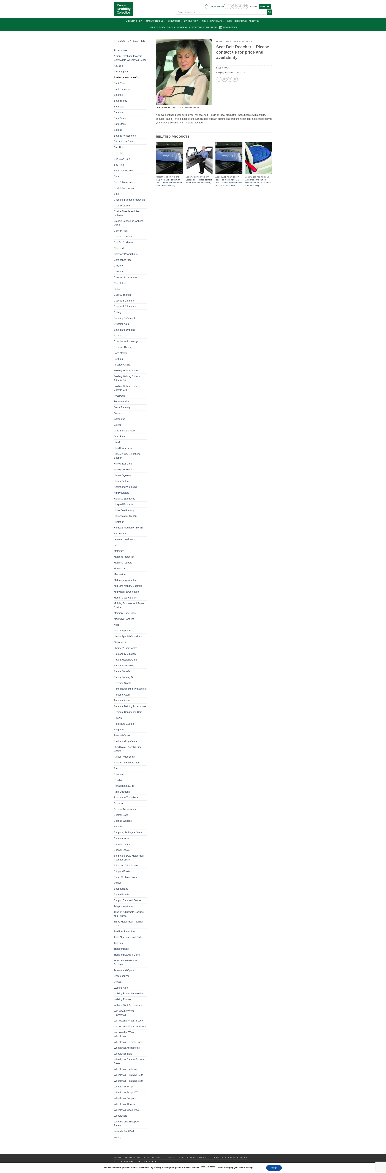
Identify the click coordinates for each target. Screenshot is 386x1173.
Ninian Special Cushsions (128, 636)
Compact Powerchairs (126, 254)
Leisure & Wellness (124, 539)
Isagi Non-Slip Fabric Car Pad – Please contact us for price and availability (169, 183)
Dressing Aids (121, 324)
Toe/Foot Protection (124, 931)
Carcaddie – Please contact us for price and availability (199, 181)
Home (219, 42)
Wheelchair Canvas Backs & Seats (129, 1061)
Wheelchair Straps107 (126, 1092)
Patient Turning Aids (124, 677)
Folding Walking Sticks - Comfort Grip (127, 388)
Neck (116, 625)
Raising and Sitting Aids (126, 762)
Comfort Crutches (123, 236)
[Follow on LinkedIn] (245, 6)
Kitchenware (120, 533)
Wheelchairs (120, 1115)
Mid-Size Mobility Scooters (128, 586)
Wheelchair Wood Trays (126, 1110)
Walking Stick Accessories (128, 1005)
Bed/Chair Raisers (124, 170)
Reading (118, 780)
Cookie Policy (215, 1157)
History (118, 1157)
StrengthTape (121, 888)
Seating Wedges (123, 821)
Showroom (174, 21)
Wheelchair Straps (124, 1086)
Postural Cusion (122, 735)
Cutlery (118, 312)
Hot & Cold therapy (124, 510)
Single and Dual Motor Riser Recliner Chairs (129, 857)
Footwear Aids (121, 401)
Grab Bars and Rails (125, 430)
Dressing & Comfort (124, 318)
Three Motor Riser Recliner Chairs (128, 923)
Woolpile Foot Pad (124, 1131)
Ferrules (118, 359)
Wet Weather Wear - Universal (130, 1026)
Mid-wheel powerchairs (126, 591)
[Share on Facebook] (219, 79)
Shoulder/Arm (121, 838)
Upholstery (191, 21)
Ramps (118, 768)
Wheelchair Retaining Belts (128, 1075)
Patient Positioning (124, 665)
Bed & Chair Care (123, 141)
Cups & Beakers (122, 295)
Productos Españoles (125, 741)
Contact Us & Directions (203, 27)
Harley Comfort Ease (125, 469)
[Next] (272, 167)
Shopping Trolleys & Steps (128, 832)
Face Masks (120, 353)
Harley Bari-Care (123, 463)
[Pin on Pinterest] (235, 79)
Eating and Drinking (124, 330)
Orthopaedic (120, 642)
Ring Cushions (122, 791)
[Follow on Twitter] (239, 6)
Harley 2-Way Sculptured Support (127, 456)
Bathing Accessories (125, 135)
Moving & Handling (124, 619)
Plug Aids (119, 729)
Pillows (118, 718)
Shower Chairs (122, 844)
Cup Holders (120, 283)
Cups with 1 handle (124, 300)
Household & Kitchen (125, 516)
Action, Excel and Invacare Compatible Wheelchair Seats (130, 58)
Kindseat (182, 27)
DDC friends (158, 1157)
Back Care (119, 83)
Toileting (118, 943)
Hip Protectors (121, 493)
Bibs (116, 194)
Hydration (119, 522)
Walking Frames (122, 999)
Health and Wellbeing (125, 487)
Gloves (117, 425)
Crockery (118, 265)
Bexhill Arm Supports (125, 188)
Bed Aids (118, 147)
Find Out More (208, 1166)
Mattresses (119, 568)
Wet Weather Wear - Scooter (129, 1020)
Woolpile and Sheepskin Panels (127, 1123)
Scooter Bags (121, 815)
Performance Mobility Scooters (130, 689)
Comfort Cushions (123, 242)
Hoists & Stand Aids (124, 498)
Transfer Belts (121, 949)
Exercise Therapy (123, 347)
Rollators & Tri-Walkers (126, 797)
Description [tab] (163, 107)
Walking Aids (121, 987)
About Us (254, 21)
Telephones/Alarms (124, 906)
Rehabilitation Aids (124, 786)
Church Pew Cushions (162, 27)
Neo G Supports (122, 630)
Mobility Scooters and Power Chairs (129, 605)
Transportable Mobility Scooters (126, 962)
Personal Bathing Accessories (130, 706)
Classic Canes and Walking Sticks (128, 223)
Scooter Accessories (125, 809)
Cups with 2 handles (125, 306)
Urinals (118, 982)
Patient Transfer (122, 671)
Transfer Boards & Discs (127, 954)
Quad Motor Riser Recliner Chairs (128, 749)
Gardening (119, 419)
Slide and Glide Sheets (126, 865)
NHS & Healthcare (212, 21)
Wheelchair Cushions (125, 1069)
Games (118, 413)
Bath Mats (119, 112)
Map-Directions (133, 1157)
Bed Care (119, 153)
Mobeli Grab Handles (125, 597)
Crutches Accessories (125, 277)
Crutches (118, 271)
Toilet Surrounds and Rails (128, 937)
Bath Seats (120, 118)
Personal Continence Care (128, 712)
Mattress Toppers (123, 562)
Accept (274, 1167)
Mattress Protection (124, 556)
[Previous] (156, 167)
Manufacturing (154, 21)
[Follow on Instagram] (234, 6)
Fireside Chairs (122, 364)
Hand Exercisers (123, 448)
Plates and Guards (124, 724)
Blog (229, 21)
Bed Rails (119, 164)
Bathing (118, 130)
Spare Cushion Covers (126, 877)
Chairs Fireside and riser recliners (127, 213)
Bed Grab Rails (122, 159)
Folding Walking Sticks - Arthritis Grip (127, 378)
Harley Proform (122, 481)
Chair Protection (122, 205)
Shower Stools (122, 850)
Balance (118, 95)
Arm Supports (121, 71)
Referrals (240, 21)
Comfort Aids (121, 231)
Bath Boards (120, 100)
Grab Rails (119, 436)
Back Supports (122, 89)
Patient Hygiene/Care (125, 659)
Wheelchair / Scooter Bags (128, 1042)
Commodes (120, 248)
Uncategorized (122, 976)
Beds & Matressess (124, 182)
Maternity (119, 551)
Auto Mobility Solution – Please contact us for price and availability (258, 183)
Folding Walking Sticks (126, 370)
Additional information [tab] (185, 107)
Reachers (119, 774)
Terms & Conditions (177, 1157)
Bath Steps (120, 124)
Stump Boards (121, 894)
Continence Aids (122, 260)
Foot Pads (119, 395)
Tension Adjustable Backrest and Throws (129, 914)
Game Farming (122, 407)
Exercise (118, 335)
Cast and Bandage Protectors (129, 199)
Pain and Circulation (125, 654)
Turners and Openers (125, 970)
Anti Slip (118, 65)
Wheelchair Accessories (127, 1048)
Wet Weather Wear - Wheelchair (124, 1034)
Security (118, 826)
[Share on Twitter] (224, 79)
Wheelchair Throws (124, 1104)
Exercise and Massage (126, 341)
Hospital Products (123, 504)
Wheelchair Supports (125, 1098)
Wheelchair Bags (123, 1053)
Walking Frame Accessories (129, 993)
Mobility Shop (134, 21)
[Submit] (269, 12)
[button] (253, 6)
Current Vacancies (236, 1157)
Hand (117, 442)
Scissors (118, 803)
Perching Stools (122, 683)
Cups (117, 289)
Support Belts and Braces (127, 900)
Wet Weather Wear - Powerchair (124, 1013)
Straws (117, 883)
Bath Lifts (119, 106)
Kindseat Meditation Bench (128, 527)
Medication (120, 574)
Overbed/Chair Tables (125, 648)
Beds (116, 176)
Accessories (120, 50)
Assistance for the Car (126, 77)
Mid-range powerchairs (126, 580)
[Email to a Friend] (229, 79)
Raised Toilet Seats (124, 756)
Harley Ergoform (122, 475)
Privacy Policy (198, 1157)
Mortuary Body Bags (125, 613)
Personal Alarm (122, 694)
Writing (117, 1137)
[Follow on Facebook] (229, 6)
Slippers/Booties (122, 871)
